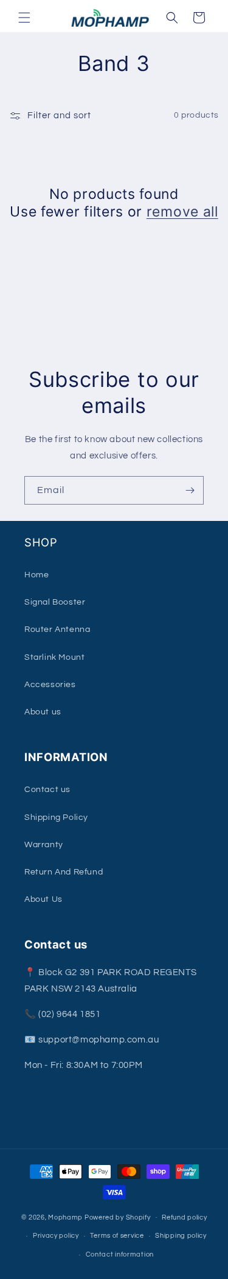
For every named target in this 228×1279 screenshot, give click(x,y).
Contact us (47, 789)
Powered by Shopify (118, 1217)
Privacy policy (56, 1235)
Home (36, 575)
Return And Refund (63, 872)
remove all (182, 211)
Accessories (50, 684)
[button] (24, 17)
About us (42, 712)
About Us (43, 899)
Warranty (43, 845)
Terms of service (116, 1235)
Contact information (120, 1254)
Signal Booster (54, 602)
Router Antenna (57, 629)
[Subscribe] (189, 490)
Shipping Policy (56, 817)
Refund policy (184, 1217)
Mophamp (65, 1217)
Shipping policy (181, 1235)
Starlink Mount (54, 657)
